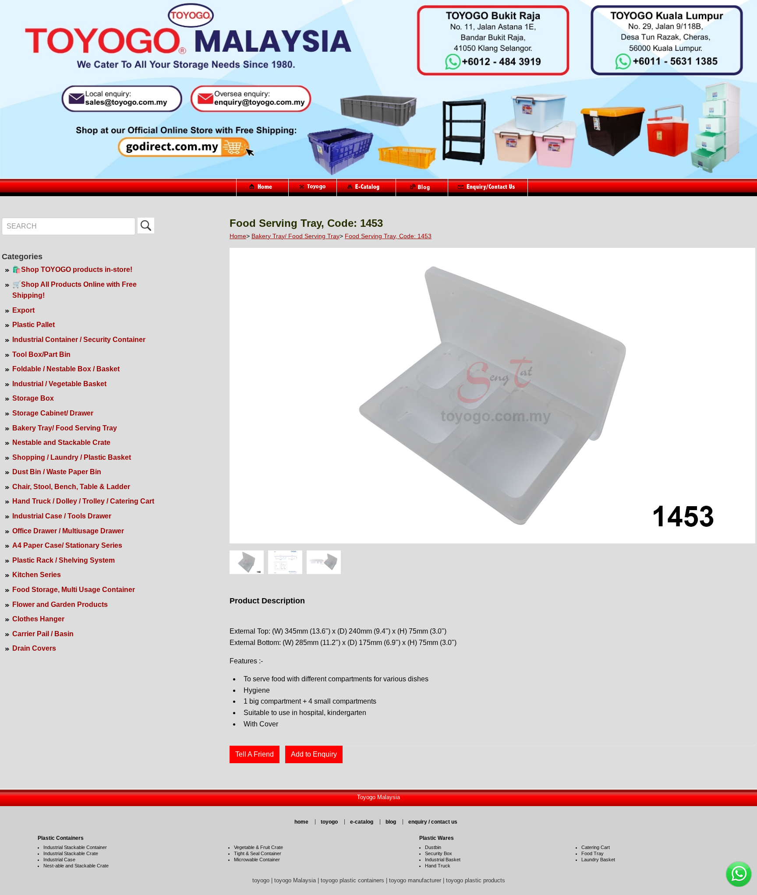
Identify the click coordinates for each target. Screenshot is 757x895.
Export (23, 310)
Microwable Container (257, 859)
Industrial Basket (442, 859)
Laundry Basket (598, 859)
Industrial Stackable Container (75, 847)
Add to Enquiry (314, 754)
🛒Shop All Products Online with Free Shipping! (74, 290)
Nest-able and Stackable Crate (76, 865)
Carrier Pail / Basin (43, 634)
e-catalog (361, 822)
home (301, 822)
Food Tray (592, 853)
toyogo (329, 822)
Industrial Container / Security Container (78, 339)
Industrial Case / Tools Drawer (61, 516)
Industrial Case (59, 859)
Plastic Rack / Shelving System (63, 560)
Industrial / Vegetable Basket (59, 384)
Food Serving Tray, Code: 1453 (388, 236)
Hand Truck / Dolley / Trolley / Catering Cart (83, 501)
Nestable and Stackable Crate (61, 442)
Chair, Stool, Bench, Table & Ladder (71, 486)
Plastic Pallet (33, 324)
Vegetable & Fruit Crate (258, 847)
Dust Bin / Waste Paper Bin (56, 472)
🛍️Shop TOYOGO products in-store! (72, 269)
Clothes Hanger (38, 619)
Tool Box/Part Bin (41, 354)
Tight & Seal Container (257, 853)
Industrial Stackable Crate (70, 853)
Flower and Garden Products (60, 604)
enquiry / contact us (432, 822)
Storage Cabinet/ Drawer (52, 413)
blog (391, 822)
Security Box (438, 853)
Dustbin (433, 847)
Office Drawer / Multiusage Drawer (68, 531)
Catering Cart (595, 847)
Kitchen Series (36, 574)
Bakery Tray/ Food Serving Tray (64, 428)
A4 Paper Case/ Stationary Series (67, 545)
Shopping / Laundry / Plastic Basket (71, 457)
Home (238, 236)
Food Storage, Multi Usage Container (73, 589)
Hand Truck (437, 865)
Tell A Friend (254, 754)
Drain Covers (34, 648)
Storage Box (33, 398)
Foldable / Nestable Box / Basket (66, 369)
